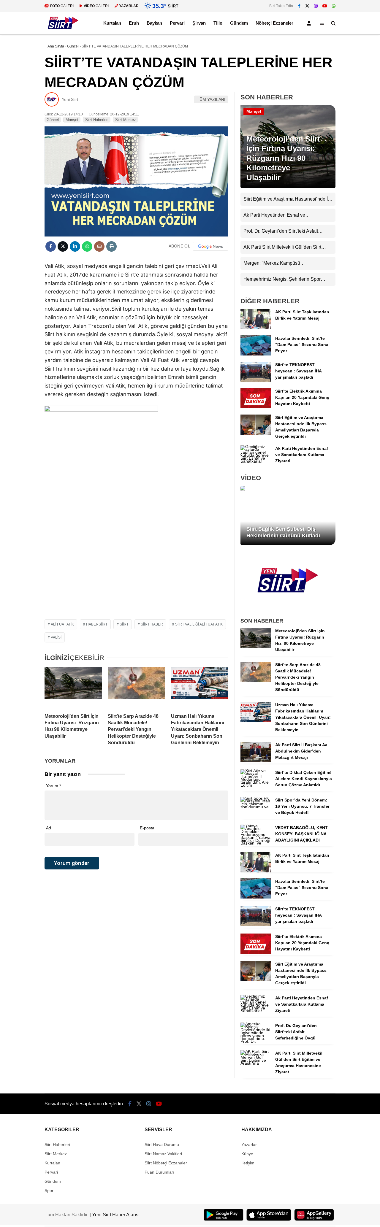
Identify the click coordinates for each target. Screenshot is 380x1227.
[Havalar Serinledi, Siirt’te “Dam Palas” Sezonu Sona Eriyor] (255, 354)
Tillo (217, 23)
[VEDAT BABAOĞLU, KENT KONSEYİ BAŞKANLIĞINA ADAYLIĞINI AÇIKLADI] (255, 843)
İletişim (247, 1163)
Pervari (177, 23)
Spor (49, 1190)
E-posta (147, 828)
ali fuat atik (62, 624)
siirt (124, 624)
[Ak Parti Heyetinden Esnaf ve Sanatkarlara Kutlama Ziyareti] (255, 461)
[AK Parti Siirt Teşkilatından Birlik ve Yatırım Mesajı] (255, 327)
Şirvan (199, 23)
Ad (48, 828)
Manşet (72, 120)
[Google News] (210, 246)
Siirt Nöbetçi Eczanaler (166, 1163)
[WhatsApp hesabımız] (333, 6)
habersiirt (96, 624)
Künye (247, 1153)
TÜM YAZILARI (211, 99)
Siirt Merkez (125, 120)
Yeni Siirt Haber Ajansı (116, 1214)
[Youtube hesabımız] (324, 6)
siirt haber (152, 624)
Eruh (134, 23)
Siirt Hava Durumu (162, 1144)
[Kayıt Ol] (310, 23)
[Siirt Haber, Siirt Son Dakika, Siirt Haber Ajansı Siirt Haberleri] (63, 31)
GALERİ (62, 6)
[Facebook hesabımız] (299, 6)
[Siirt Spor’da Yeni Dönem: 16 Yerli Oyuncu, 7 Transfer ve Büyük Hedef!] (255, 806)
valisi (56, 637)
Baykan (154, 23)
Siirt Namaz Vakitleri (163, 1153)
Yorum (53, 785)
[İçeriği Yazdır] (111, 246)
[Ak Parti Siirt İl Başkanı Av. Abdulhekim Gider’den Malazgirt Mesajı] (255, 760)
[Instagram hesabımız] (316, 6)
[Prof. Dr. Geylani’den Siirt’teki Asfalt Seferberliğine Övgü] (255, 1041)
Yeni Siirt (70, 99)
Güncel (53, 120)
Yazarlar (249, 1144)
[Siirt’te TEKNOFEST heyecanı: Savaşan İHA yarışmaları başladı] (255, 380)
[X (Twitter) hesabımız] (307, 6)
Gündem (239, 23)
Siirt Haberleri (96, 120)
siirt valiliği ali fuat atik (199, 624)
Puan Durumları (159, 1172)
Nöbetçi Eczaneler (274, 23)
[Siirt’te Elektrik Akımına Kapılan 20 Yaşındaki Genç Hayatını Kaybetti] (255, 406)
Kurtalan (112, 23)
